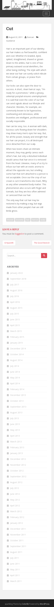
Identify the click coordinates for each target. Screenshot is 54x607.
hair (27, 219)
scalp (43, 219)
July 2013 (14, 418)
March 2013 (16, 441)
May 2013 (15, 430)
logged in (19, 233)
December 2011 (18, 528)
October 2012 (17, 470)
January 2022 (16, 273)
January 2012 (16, 523)
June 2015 (15, 319)
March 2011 (16, 581)
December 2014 (18, 348)
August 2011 (16, 552)
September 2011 (18, 546)
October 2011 (17, 540)
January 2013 (16, 453)
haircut (35, 219)
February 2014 (17, 389)
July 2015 (14, 313)
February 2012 (17, 517)
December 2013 (18, 395)
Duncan (30, 37)
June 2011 (15, 563)
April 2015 (15, 325)
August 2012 (16, 482)
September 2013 (18, 406)
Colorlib (25, 604)
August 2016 (16, 290)
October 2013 (17, 400)
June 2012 (15, 493)
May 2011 (15, 569)
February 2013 (17, 447)
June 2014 (15, 371)
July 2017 (14, 284)
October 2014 (17, 354)
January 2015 (16, 342)
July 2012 (14, 488)
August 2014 (16, 360)
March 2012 (16, 511)
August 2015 (16, 307)
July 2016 (14, 296)
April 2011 (15, 575)
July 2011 (14, 557)
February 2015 (17, 336)
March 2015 (16, 331)
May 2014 (15, 377)
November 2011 (18, 534)
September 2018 (18, 278)
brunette (19, 219)
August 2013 (16, 412)
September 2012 (18, 476)
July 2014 (14, 366)
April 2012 (15, 505)
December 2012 (18, 459)
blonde (10, 219)
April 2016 (15, 302)
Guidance (10, 40)
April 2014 (15, 383)
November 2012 (18, 464)
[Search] (44, 255)
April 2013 (15, 435)
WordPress (44, 604)
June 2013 (15, 424)
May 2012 (15, 499)
